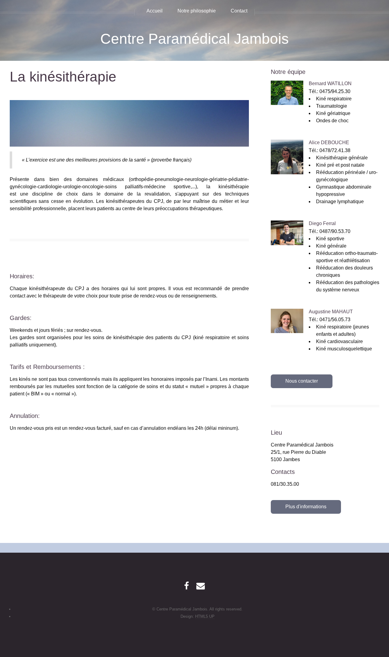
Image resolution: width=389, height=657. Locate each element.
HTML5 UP (205, 616)
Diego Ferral (322, 223)
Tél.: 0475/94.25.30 (329, 91)
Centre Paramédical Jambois (194, 39)
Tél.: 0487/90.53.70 (329, 231)
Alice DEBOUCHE (329, 142)
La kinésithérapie (63, 77)
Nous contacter (301, 381)
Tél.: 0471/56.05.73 (329, 319)
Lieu (276, 432)
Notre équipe (288, 71)
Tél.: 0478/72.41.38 (329, 150)
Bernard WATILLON (330, 83)
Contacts (283, 471)
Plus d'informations (305, 506)
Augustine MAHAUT (331, 311)
